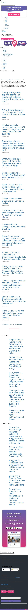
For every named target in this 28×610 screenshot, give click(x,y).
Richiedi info (17, 577)
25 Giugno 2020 (5, 231)
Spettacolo (5, 63)
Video (6, 24)
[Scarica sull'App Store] (9, 528)
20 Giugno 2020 (5, 247)
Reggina (4, 51)
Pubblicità (7, 25)
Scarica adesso (14, 14)
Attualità (4, 59)
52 (13, 324)
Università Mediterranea (8, 54)
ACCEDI (12, 39)
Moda (6, 20)
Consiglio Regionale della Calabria (12, 79)
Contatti (6, 28)
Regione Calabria (6, 57)
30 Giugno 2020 (5, 103)
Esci (27, 609)
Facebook (5, 584)
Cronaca (4, 50)
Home (2, 79)
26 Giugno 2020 (5, 219)
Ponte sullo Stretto (7, 55)
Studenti (6, 17)
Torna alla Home (14, 329)
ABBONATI (3, 39)
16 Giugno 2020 (5, 291)
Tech (6, 21)
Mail (2, 584)
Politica (4, 49)
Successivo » (19, 324)
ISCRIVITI (10, 601)
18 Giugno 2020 (5, 261)
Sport (4, 60)
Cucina (6, 18)
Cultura (4, 61)
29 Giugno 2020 (5, 136)
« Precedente (5, 324)
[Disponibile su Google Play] (18, 528)
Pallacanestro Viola (7, 53)
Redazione (7, 27)
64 (16, 324)
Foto (6, 22)
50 (10, 324)
